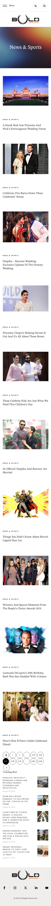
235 (33, 761)
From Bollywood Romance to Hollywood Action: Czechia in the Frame (16, 800)
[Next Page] (6, 768)
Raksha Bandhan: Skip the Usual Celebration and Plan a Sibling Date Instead (16, 835)
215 (33, 755)
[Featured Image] (25, 91)
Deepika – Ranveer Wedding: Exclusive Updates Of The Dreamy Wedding (23, 265)
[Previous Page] (6, 755)
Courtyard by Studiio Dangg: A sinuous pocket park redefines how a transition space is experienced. (16, 817)
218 (13, 761)
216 (40, 755)
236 (40, 761)
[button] (8, 6)
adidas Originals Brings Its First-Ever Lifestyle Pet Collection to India (16, 851)
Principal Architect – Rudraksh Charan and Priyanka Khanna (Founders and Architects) (15, 783)
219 (19, 761)
